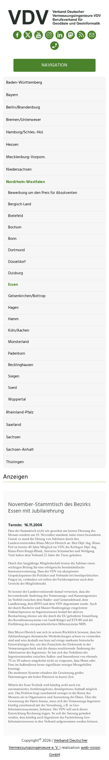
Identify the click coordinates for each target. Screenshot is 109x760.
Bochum (14, 227)
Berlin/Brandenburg (23, 107)
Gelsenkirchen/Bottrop (27, 296)
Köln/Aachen (18, 331)
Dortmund (16, 250)
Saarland (13, 425)
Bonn (12, 239)
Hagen (13, 308)
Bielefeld (15, 216)
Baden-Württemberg (24, 82)
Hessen (12, 144)
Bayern (12, 95)
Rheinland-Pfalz (19, 412)
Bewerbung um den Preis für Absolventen (42, 193)
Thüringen (15, 462)
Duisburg (15, 273)
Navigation (54, 65)
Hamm (13, 319)
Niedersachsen (19, 169)
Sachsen (13, 437)
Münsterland (18, 342)
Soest (12, 388)
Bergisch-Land (19, 204)
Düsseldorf (17, 262)
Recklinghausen (20, 365)
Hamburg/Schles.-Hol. (25, 132)
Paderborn (16, 354)
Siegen (13, 376)
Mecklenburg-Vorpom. (25, 157)
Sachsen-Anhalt (20, 449)
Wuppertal (17, 399)
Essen (13, 285)
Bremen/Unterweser (23, 120)
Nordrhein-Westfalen (25, 182)
